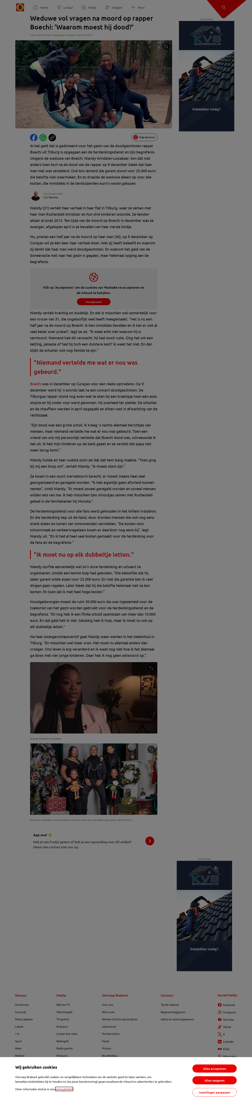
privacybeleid (64, 1089)
